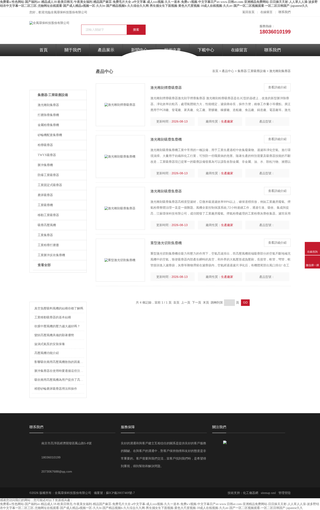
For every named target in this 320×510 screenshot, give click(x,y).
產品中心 (228, 71)
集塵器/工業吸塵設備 (53, 95)
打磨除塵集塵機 (48, 115)
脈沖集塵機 (45, 165)
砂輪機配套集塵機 (50, 135)
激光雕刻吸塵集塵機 (166, 139)
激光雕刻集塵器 (48, 105)
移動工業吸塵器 (48, 215)
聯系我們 (284, 12)
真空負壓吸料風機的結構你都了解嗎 (58, 308)
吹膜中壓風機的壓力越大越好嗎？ (57, 326)
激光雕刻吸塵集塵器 (166, 191)
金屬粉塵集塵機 (48, 125)
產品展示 (106, 50)
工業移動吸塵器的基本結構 (52, 317)
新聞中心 (139, 50)
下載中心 (206, 50)
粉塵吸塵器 (45, 145)
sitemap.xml (268, 493)
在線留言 (266, 12)
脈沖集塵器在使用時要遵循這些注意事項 (59, 370)
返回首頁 (248, 12)
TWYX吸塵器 (47, 155)
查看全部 (44, 265)
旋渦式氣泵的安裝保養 (49, 344)
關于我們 (72, 50)
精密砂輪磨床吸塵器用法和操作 (55, 388)
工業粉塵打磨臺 (48, 245)
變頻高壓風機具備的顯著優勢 (54, 335)
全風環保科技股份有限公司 (69, 12)
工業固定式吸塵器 (50, 185)
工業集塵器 (45, 235)
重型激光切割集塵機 (166, 243)
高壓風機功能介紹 (46, 353)
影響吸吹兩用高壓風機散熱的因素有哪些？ (59, 362)
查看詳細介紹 (277, 87)
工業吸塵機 (45, 205)
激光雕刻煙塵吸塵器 (166, 87)
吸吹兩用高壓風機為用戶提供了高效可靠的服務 (59, 379)
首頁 (43, 50)
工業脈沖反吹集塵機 (51, 255)
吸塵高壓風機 (47, 225)
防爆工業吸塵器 (48, 175)
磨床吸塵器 (45, 195)
